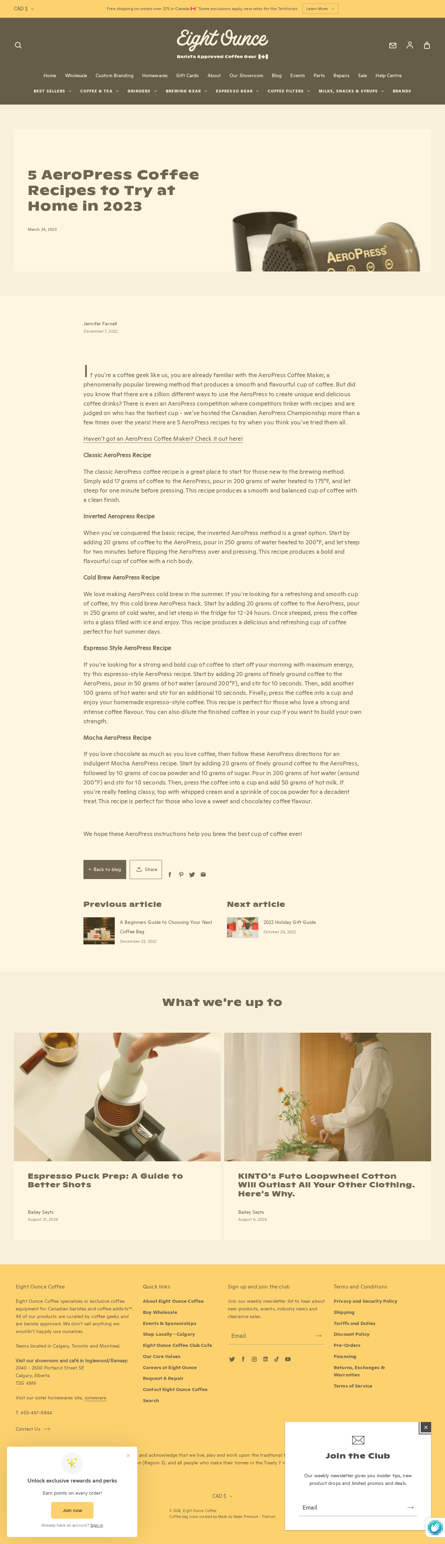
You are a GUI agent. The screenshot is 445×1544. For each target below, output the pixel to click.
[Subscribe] (410, 1507)
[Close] (426, 1427)
